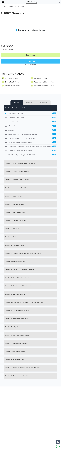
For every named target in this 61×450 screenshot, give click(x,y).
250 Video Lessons (11, 78)
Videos (16, 102)
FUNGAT (10, 6)
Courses (3, 6)
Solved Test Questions (12, 86)
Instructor (43, 102)
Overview (29, 102)
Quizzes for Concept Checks (44, 86)
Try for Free (30, 61)
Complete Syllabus (40, 78)
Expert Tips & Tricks (12, 82)
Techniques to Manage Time (44, 82)
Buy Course (30, 55)
